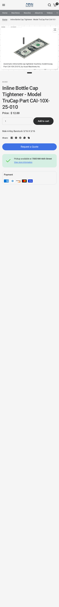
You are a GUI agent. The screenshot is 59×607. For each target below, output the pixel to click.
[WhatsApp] (24, 138)
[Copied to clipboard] (29, 138)
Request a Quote (29, 146)
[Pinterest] (20, 138)
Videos (50, 13)
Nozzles (27, 13)
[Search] (49, 5)
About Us (39, 13)
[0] (54, 5)
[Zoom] (55, 29)
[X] (16, 138)
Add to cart (43, 121)
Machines (15, 13)
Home (4, 13)
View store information (23, 162)
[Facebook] (12, 138)
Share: (5, 138)
